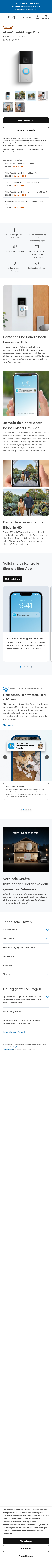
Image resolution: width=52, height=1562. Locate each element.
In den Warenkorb (26, 120)
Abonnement (8, 1049)
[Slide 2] (23, 809)
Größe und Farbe (11, 930)
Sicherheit (7, 974)
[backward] (5, 757)
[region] (26, 308)
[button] (8, 96)
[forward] (47, 757)
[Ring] (11, 17)
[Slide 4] (28, 809)
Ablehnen (26, 1548)
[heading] (26, 1000)
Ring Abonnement (19, 1047)
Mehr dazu (8, 725)
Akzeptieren (26, 1541)
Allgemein (7, 965)
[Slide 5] (30, 809)
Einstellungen (26, 1556)
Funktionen (8, 938)
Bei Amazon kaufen (26, 130)
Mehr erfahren (12, 579)
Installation (8, 956)
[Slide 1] (21, 809)
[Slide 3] (26, 809)
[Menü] (4, 17)
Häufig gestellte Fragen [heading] (22, 989)
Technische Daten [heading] (17, 922)
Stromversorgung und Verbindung (19, 947)
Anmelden (27, 17)
